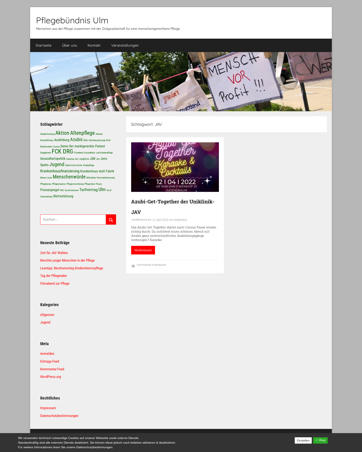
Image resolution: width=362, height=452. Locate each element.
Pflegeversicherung (75, 184)
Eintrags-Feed (49, 361)
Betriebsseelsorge (97, 140)
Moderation (180, 219)
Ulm (102, 189)
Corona (56, 146)
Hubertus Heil (72, 159)
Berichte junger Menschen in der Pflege (67, 260)
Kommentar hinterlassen (151, 264)
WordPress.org (50, 377)
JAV (98, 159)
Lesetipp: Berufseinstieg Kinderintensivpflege (71, 268)
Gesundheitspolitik (52, 159)
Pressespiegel (49, 190)
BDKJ (86, 140)
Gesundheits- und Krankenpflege (98, 152)
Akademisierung (47, 134)
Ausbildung (61, 140)
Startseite (43, 45)
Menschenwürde (69, 177)
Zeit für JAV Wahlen (54, 253)
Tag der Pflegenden (53, 276)
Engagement (45, 152)
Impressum (48, 408)
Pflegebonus (45, 184)
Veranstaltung (46, 196)
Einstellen (303, 440)
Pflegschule (89, 184)
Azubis (76, 139)
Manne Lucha (46, 177)
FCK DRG (62, 151)
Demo (64, 146)
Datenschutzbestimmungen (59, 416)
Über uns (69, 45)
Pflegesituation (59, 184)
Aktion (62, 133)
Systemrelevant (72, 190)
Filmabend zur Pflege (54, 283)
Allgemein (47, 315)
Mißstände (91, 177)
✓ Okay (320, 440)
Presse (99, 184)
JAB (92, 159)
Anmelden (47, 353)
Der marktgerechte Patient (87, 146)
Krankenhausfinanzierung (59, 171)
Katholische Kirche (73, 165)
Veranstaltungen (125, 45)
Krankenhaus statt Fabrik (97, 171)
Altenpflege (82, 133)
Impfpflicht (84, 159)
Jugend (56, 164)
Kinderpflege (88, 165)
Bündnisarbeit (46, 146)
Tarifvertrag (88, 189)
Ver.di (108, 190)
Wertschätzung (63, 196)
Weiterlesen (143, 250)
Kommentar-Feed (52, 369)
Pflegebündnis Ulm (72, 20)
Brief (108, 140)
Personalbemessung (106, 177)
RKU (62, 190)
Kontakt (94, 45)
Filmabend (78, 152)
